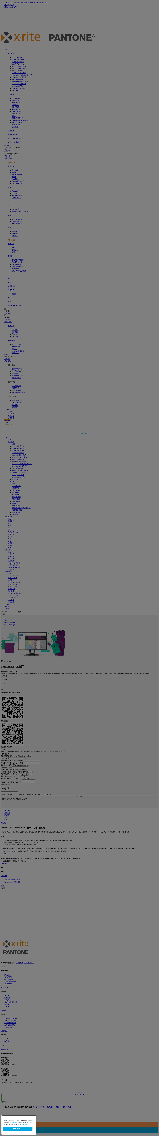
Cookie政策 (14, 1122)
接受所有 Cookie (17, 1128)
